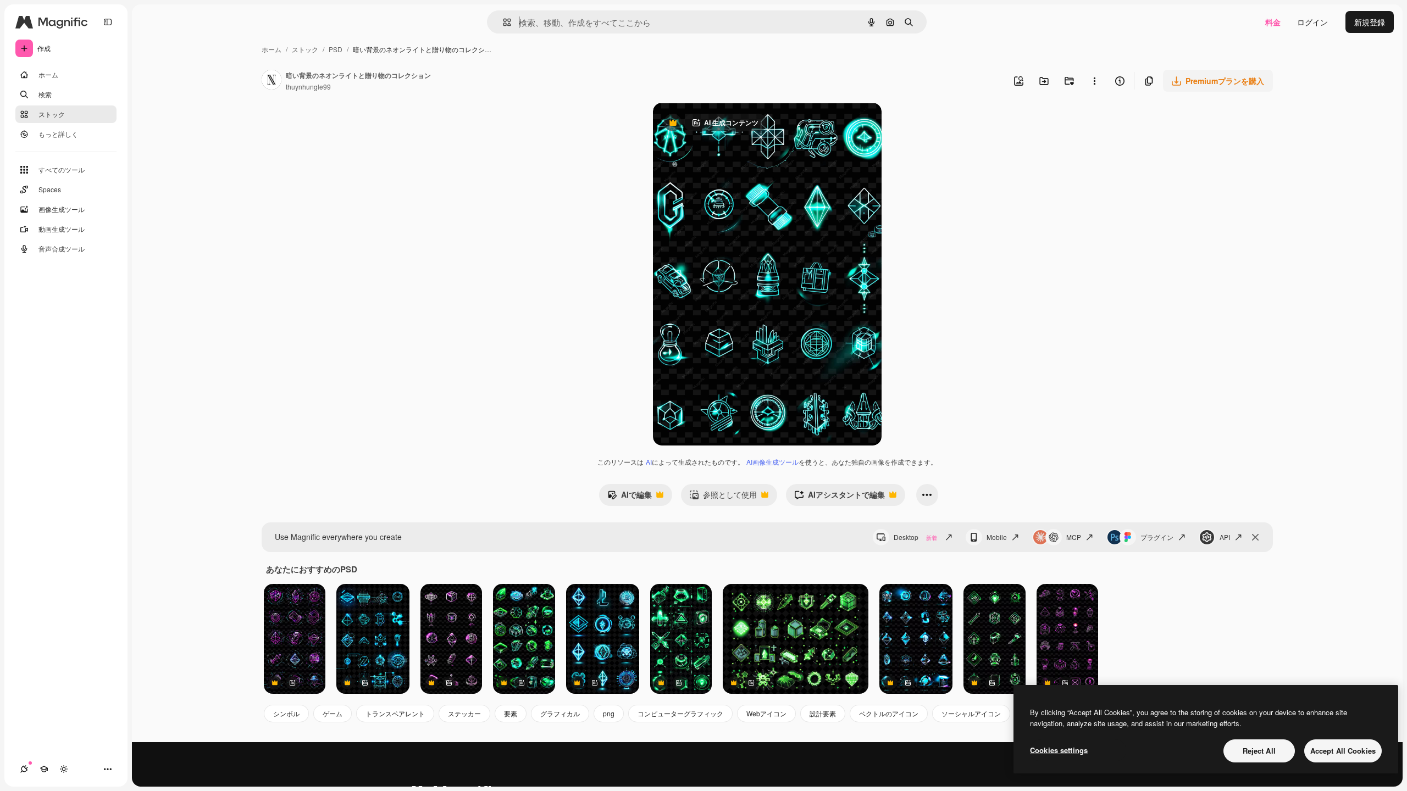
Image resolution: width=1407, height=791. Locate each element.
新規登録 (1369, 21)
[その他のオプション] (1094, 81)
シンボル (286, 713)
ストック (305, 49)
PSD (335, 49)
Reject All (1259, 750)
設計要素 (823, 713)
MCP (1073, 537)
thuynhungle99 (308, 86)
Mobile (997, 537)
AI (649, 461)
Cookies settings (1059, 750)
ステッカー (464, 713)
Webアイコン (766, 713)
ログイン (1312, 21)
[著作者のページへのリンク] (271, 81)
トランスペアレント (395, 713)
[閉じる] (1255, 537)
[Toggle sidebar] (108, 22)
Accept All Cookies (1343, 750)
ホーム (271, 49)
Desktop (915, 537)
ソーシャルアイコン (971, 713)
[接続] (24, 769)
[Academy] (44, 769)
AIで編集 (629, 497)
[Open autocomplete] (503, 22)
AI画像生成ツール (772, 461)
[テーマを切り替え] (64, 769)
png (608, 713)
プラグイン (1156, 537)
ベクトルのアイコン (888, 713)
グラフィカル (560, 713)
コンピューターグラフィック (680, 713)
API (1225, 537)
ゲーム (332, 713)
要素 (510, 713)
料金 (1273, 21)
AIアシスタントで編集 (839, 497)
